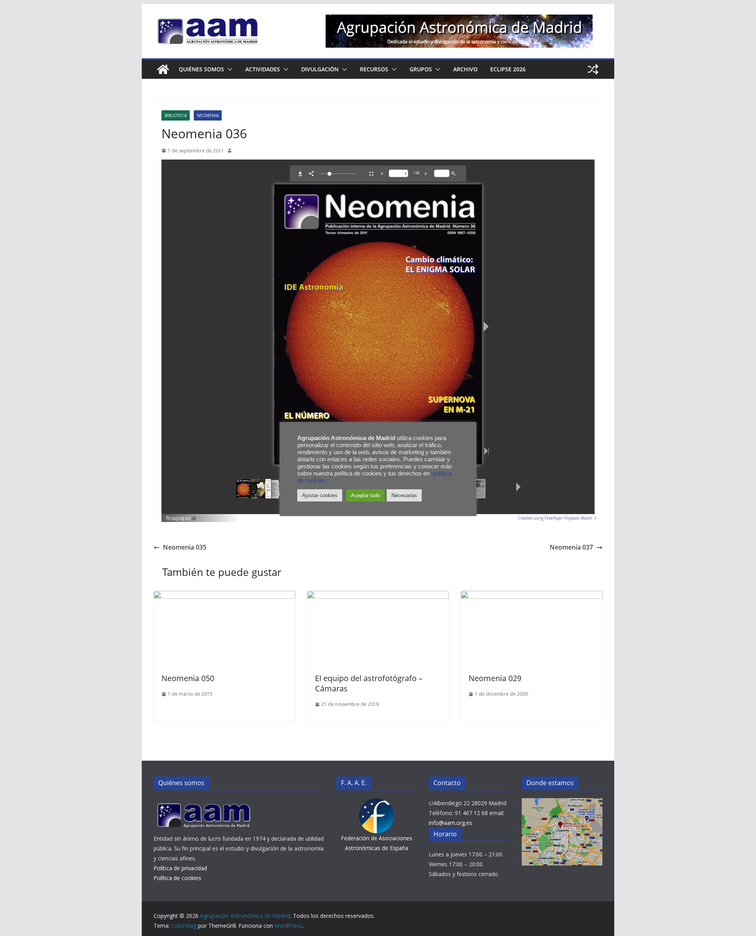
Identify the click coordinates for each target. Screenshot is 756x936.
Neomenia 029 (495, 678)
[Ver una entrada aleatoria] (593, 69)
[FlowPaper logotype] (182, 516)
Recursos (374, 69)
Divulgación (320, 69)
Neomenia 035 (184, 547)
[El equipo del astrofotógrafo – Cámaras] (378, 596)
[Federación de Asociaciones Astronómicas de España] (376, 803)
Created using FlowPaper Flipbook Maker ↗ (557, 518)
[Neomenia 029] (531, 596)
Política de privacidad (180, 868)
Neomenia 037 (571, 547)
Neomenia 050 (187, 678)
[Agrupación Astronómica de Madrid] (163, 69)
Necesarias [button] (404, 495)
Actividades (262, 69)
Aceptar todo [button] (365, 495)
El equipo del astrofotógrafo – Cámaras (368, 683)
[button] (228, 69)
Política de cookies (177, 878)
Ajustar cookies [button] (319, 495)
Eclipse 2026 (508, 69)
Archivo (465, 69)
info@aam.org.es (450, 822)
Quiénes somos (201, 69)
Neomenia (208, 115)
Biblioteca (176, 115)
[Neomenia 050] (224, 596)
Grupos (421, 69)
